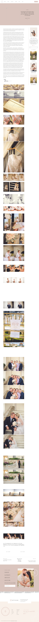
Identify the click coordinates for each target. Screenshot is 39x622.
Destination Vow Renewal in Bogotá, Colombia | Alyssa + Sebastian (32, 561)
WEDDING (27, 9)
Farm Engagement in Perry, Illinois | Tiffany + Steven (7, 560)
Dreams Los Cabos (9, 40)
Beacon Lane (22, 545)
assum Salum (16, 545)
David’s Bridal (8, 543)
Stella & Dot (15, 543)
